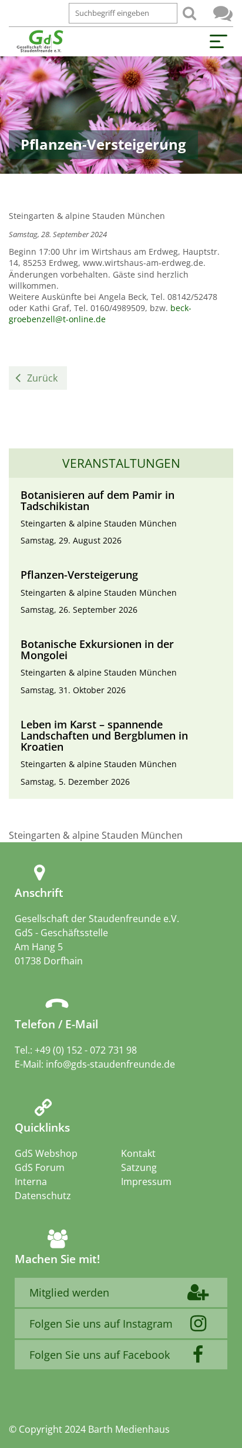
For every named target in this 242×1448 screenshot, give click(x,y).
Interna (31, 1181)
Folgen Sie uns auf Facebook (99, 1355)
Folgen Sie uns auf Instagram (101, 1324)
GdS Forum (223, 13)
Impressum (146, 1181)
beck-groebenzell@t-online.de (100, 313)
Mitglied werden (69, 1292)
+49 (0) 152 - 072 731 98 (86, 1050)
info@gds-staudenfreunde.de (110, 1064)
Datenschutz (43, 1195)
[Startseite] (39, 41)
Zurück (42, 378)
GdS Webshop (46, 1153)
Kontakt (138, 1153)
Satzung (139, 1167)
